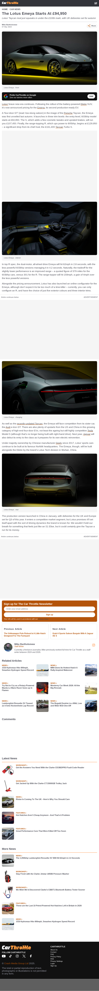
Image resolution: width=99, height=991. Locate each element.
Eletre (84, 104)
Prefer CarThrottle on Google (23, 95)
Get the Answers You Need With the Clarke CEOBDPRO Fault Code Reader (50, 768)
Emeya (41, 107)
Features (20, 813)
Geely (59, 443)
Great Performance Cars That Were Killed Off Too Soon (41, 831)
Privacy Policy (43, 619)
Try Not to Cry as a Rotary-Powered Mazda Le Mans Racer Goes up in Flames (18, 687)
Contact (53, 952)
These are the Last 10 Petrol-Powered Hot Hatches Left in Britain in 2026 (49, 906)
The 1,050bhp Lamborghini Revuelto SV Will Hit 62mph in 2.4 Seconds (48, 858)
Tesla (90, 430)
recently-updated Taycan (30, 423)
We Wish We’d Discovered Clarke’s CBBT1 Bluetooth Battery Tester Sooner (50, 890)
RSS (52, 959)
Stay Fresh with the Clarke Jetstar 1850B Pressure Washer (42, 874)
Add (91, 96)
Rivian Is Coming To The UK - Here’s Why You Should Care (43, 799)
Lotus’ (5, 104)
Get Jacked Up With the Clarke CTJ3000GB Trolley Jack (41, 783)
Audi (8, 427)
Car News (15, 9)
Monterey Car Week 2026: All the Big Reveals (65, 686)
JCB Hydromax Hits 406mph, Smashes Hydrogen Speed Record (18, 669)
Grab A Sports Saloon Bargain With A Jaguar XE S (73, 634)
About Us (53, 950)
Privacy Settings (56, 961)
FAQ (52, 954)
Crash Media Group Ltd (16, 963)
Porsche (68, 113)
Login (52, 963)
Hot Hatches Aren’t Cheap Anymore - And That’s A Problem (43, 815)
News (4, 665)
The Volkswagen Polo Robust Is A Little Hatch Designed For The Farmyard (25, 634)
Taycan (59, 127)
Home (5, 9)
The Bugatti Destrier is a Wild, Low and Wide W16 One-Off (66, 704)
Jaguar (86, 434)
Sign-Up (53, 966)
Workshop (21, 765)
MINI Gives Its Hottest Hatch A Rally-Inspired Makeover (64, 669)
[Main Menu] (95, 3)
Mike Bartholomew (9, 25)
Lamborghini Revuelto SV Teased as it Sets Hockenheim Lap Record (18, 704)
